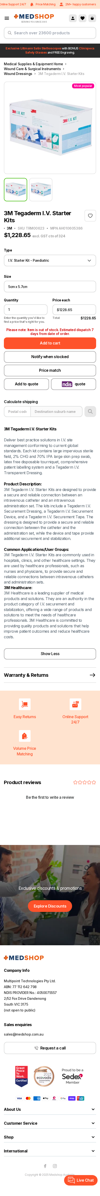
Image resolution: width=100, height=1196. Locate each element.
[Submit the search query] (10, 35)
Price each (61, 300)
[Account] (73, 18)
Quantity (11, 300)
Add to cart (50, 343)
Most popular (83, 86)
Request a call (53, 1048)
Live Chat (85, 1180)
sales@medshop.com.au (24, 1034)
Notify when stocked (50, 356)
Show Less (50, 653)
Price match (50, 370)
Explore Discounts (50, 906)
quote (80, 383)
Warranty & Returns (26, 675)
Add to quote (26, 383)
